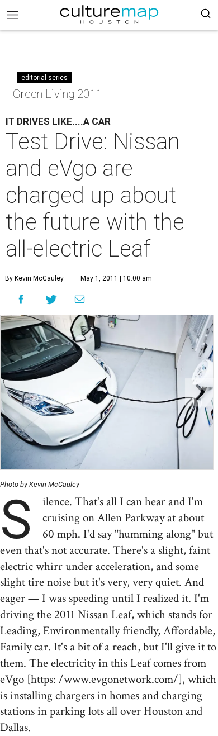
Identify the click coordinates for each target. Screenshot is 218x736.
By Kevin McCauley (34, 278)
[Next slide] (199, 392)
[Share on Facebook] (21, 299)
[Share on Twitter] (51, 299)
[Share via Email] (80, 299)
